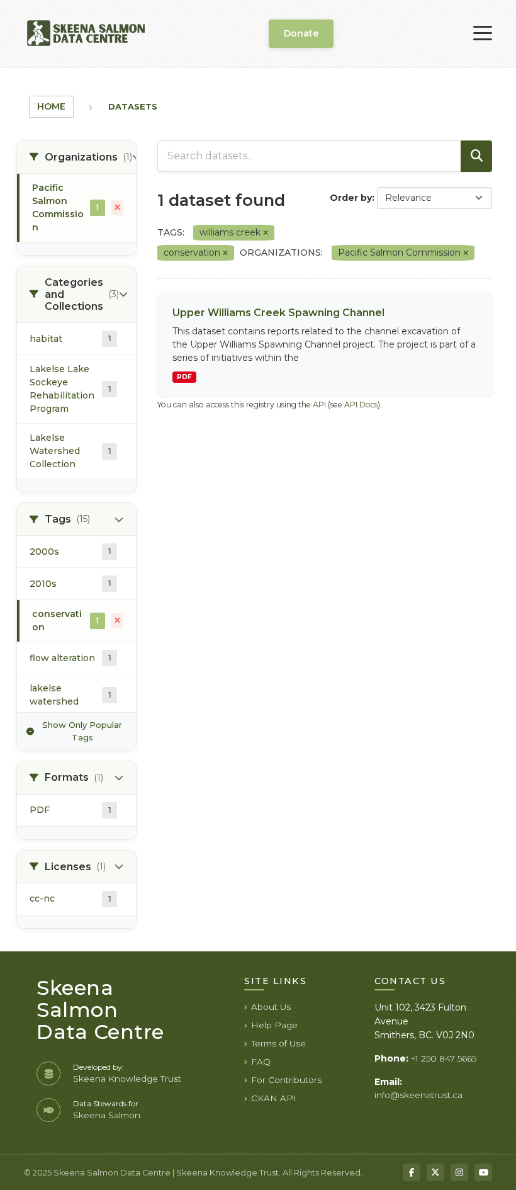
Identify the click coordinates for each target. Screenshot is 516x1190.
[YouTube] (483, 1172)
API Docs (361, 404)
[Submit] (476, 156)
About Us (271, 1007)
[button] (76, 157)
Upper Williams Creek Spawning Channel (278, 313)
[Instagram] (459, 1172)
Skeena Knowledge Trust (127, 1079)
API (319, 404)
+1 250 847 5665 (443, 1058)
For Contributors (286, 1080)
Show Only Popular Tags (82, 731)
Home (51, 106)
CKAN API (273, 1098)
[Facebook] (411, 1172)
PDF (184, 377)
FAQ (261, 1062)
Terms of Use (278, 1043)
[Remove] (265, 233)
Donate (301, 33)
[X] (435, 1172)
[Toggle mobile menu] (482, 33)
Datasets (132, 106)
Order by (351, 197)
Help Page (274, 1025)
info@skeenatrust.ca (418, 1095)
